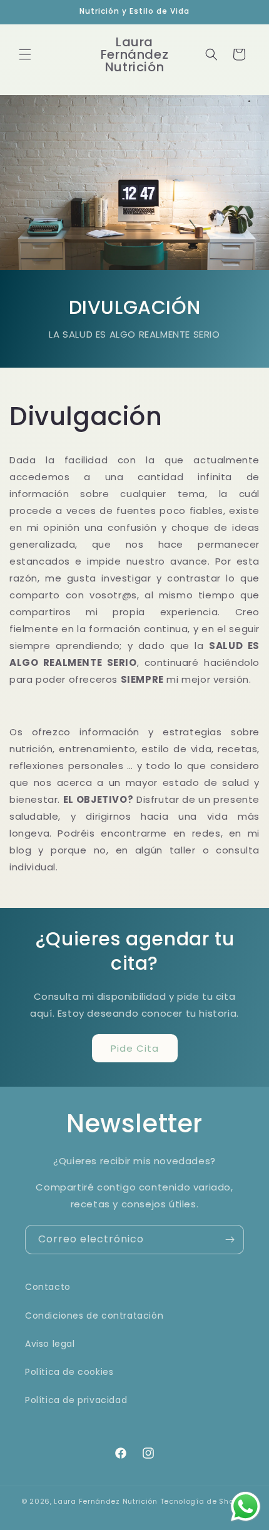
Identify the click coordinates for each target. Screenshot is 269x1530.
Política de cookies (69, 1372)
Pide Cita (135, 1048)
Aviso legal (50, 1343)
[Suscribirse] (229, 1239)
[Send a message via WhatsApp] (245, 1506)
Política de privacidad (76, 1400)
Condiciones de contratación (94, 1315)
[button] (25, 54)
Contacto (48, 1287)
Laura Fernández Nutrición (106, 1501)
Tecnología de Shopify (204, 1501)
